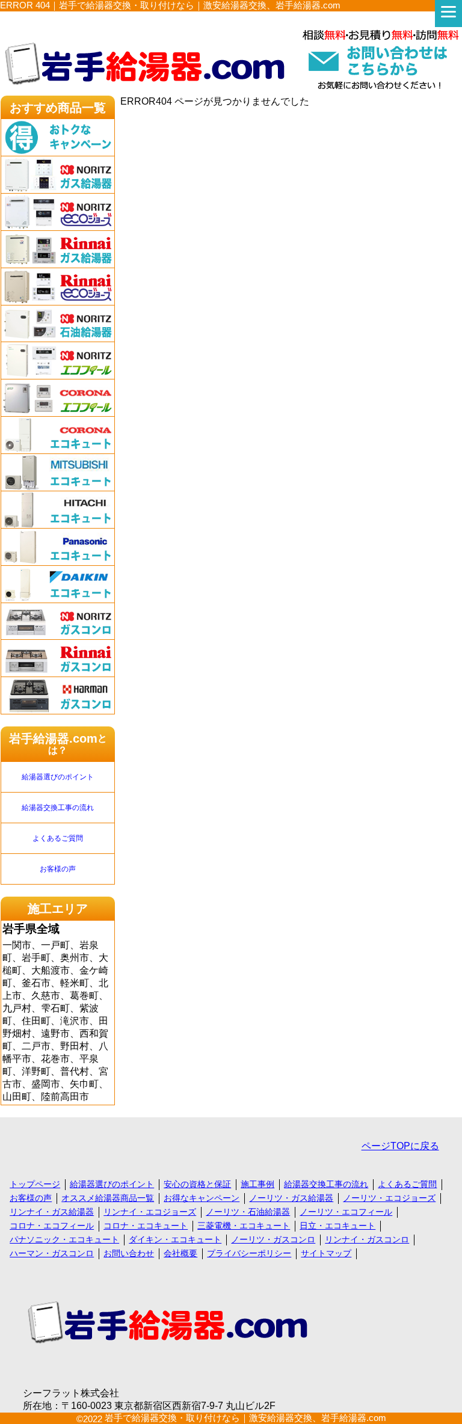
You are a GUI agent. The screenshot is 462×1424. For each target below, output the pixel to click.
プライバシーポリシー (249, 1253)
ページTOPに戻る (400, 1146)
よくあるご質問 (57, 838)
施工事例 (257, 1184)
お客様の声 (58, 869)
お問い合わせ (128, 1253)
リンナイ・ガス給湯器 (52, 1212)
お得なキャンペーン (201, 1198)
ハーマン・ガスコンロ (52, 1253)
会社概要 (180, 1253)
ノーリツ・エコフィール (346, 1212)
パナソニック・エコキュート (64, 1239)
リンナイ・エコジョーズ (149, 1212)
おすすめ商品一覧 (58, 107)
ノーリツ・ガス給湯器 (291, 1198)
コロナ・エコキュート (145, 1225)
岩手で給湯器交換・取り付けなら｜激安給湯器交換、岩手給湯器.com (245, 1418)
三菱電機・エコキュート (243, 1225)
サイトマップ (326, 1253)
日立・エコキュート (337, 1225)
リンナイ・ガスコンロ (367, 1239)
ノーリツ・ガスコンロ (273, 1239)
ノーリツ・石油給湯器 (248, 1212)
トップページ (35, 1184)
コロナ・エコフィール (52, 1225)
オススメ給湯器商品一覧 (107, 1198)
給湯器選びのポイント (58, 777)
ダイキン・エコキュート (175, 1239)
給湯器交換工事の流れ (58, 807)
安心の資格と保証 (197, 1184)
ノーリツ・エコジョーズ (389, 1198)
